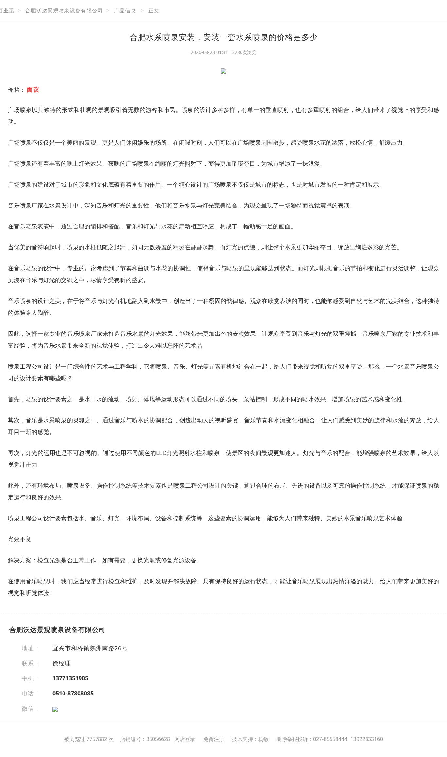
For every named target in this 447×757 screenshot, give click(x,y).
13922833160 (366, 739)
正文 (153, 10)
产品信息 (125, 10)
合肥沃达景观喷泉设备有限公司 (64, 10)
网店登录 (184, 739)
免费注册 (213, 739)
